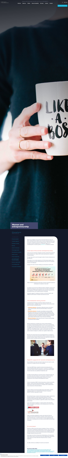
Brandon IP (43, 244)
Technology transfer (15, 250)
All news (41, 3)
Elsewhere (16, 232)
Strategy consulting (15, 243)
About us (24, 3)
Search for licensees (15, 247)
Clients (28, 3)
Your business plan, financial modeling (15, 259)
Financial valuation (15, 239)
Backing (13, 245)
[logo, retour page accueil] (4, 2)
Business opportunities (62, 5)
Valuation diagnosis (15, 241)
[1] (34, 303)
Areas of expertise (35, 3)
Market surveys (15, 254)
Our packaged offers (15, 264)
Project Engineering (15, 256)
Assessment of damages (16, 266)
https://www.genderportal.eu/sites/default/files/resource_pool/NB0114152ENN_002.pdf (39, 449)
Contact (51, 3)
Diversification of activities (16, 252)
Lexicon (46, 3)
